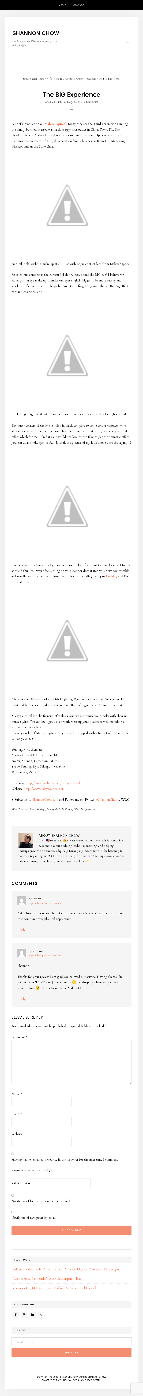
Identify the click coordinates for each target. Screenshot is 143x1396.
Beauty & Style (55, 809)
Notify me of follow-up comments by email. (41, 1201)
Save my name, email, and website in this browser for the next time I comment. (65, 1159)
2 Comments (91, 102)
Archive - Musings (35, 809)
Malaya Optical (55, 124)
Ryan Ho (33, 951)
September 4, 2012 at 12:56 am (45, 955)
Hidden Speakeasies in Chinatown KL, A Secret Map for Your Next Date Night (65, 1269)
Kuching (111, 576)
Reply (21, 930)
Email (16, 1114)
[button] (127, 41)
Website (17, 1134)
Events (68, 809)
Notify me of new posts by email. (34, 1218)
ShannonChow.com (45, 799)
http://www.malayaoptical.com (44, 789)
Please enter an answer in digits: (33, 1170)
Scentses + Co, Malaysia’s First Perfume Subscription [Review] (54, 1288)
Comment (19, 1037)
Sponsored (89, 809)
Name (17, 1094)
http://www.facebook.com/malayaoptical (53, 783)
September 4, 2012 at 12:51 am (45, 903)
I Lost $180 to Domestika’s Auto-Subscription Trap (47, 1279)
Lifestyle (78, 809)
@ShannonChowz (107, 799)
